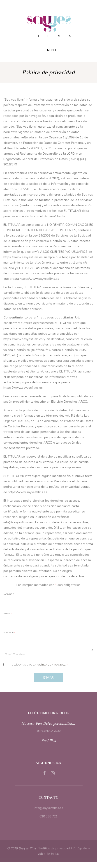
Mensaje (9, 633)
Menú (51, 50)
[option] (48, 726)
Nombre (9, 594)
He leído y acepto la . (39, 665)
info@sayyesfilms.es (48, 808)
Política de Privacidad (51, 664)
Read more (48, 726)
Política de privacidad (54, 848)
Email (7, 613)
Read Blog (48, 740)
